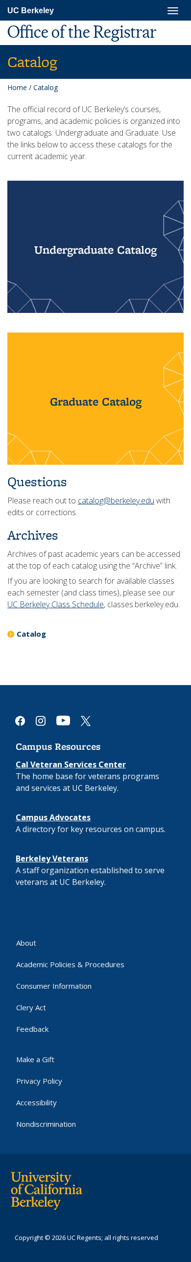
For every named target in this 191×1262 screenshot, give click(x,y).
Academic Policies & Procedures (70, 964)
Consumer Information (54, 986)
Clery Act (31, 1007)
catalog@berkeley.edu (116, 500)
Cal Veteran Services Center (71, 764)
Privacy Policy (39, 1081)
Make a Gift (35, 1059)
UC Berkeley (30, 10)
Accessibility (36, 1102)
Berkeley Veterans (52, 858)
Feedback (32, 1029)
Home (17, 87)
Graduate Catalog (96, 401)
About (26, 943)
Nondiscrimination (46, 1124)
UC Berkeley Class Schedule (55, 604)
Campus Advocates (53, 817)
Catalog (31, 634)
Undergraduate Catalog (95, 249)
